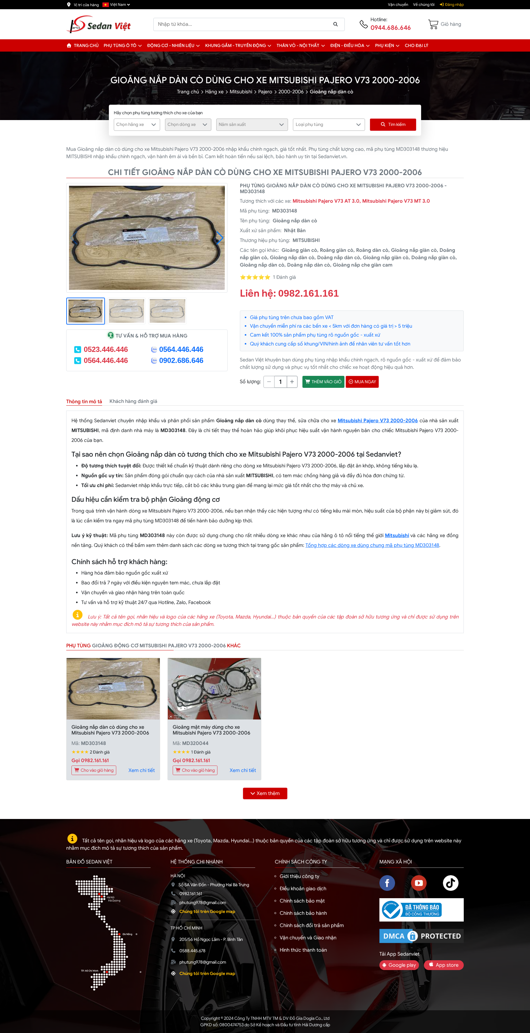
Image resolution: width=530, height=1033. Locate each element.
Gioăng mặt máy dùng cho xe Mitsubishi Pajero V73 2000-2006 (211, 730)
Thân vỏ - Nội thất (298, 45)
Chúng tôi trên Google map (207, 911)
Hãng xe (214, 92)
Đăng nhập (454, 4)
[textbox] (133, 124)
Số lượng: (250, 382)
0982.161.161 (308, 293)
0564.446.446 (181, 349)
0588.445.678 (192, 950)
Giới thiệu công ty (299, 876)
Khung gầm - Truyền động (235, 45)
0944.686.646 (391, 28)
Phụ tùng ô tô (120, 45)
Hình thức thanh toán (303, 950)
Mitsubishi (241, 92)
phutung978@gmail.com (202, 902)
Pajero (265, 92)
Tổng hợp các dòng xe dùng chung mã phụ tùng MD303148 (372, 545)
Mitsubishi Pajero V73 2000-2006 (378, 421)
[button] (140, 45)
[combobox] (137, 125)
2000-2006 (291, 92)
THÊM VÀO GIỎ (326, 381)
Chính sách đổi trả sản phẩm (312, 925)
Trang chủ (86, 45)
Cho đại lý (416, 45)
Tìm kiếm (396, 124)
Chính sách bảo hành (303, 913)
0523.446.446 (106, 349)
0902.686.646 (181, 360)
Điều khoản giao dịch (303, 889)
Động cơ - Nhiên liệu (170, 45)
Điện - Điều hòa (347, 45)
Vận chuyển (398, 4)
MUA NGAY (365, 381)
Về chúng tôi (424, 4)
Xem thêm (268, 793)
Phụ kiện (384, 45)
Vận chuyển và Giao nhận (308, 938)
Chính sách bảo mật (302, 901)
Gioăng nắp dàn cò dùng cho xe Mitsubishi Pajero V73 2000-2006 (110, 730)
